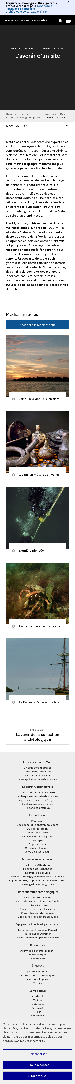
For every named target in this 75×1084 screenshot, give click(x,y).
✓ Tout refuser (37, 1076)
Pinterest (37, 1007)
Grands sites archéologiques (37, 975)
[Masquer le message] (67, 2)
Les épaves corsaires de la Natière (25, 20)
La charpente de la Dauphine (37, 792)
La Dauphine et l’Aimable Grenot (37, 779)
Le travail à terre (37, 905)
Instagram (37, 1004)
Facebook (37, 996)
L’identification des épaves (37, 912)
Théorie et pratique (37, 807)
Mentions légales (37, 979)
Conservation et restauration (38, 909)
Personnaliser (38, 1054)
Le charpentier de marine (37, 804)
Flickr (37, 1011)
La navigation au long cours (37, 884)
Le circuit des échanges (37, 868)
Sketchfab (37, 1015)
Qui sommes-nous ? (37, 971)
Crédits (37, 983)
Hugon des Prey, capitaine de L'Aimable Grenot (37, 880)
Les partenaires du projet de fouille (37, 937)
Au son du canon (37, 828)
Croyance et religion (37, 848)
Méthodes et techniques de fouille (37, 901)
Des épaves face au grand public (35, 115)
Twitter (37, 1000)
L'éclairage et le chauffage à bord (37, 824)
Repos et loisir (37, 844)
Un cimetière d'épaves (37, 767)
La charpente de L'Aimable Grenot (37, 796)
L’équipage (37, 821)
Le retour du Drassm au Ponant (37, 929)
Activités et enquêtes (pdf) (37, 950)
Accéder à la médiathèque (38, 325)
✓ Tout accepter (37, 1065)
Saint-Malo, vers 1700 (37, 771)
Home (9, 114)
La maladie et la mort (37, 851)
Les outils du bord (37, 832)
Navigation (17, 126)
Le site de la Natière (37, 775)
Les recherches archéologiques (36, 114)
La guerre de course (37, 872)
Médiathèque (37, 954)
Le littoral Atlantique (38, 865)
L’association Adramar (37, 933)
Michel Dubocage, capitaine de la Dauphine (37, 876)
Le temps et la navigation (37, 836)
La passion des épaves (37, 897)
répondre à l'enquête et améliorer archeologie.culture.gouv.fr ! (29, 8)
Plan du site (37, 958)
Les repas (37, 840)
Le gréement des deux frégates (37, 800)
